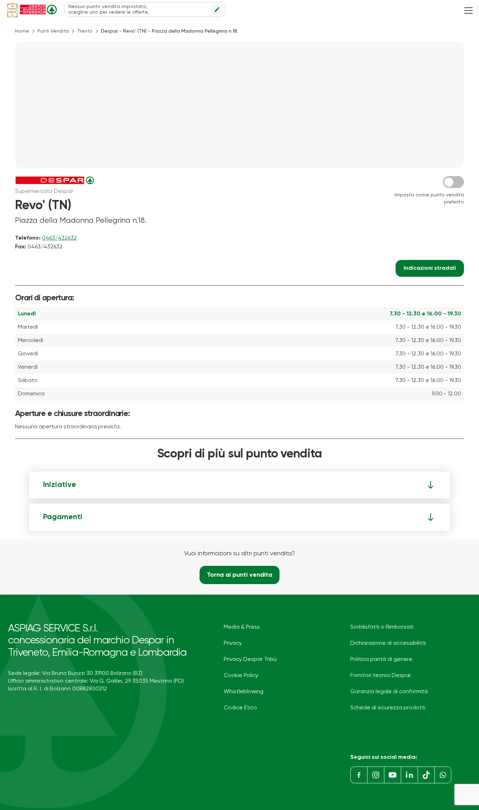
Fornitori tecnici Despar (380, 675)
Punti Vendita (53, 31)
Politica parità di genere (381, 659)
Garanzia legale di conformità (389, 692)
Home (22, 31)
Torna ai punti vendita (239, 575)
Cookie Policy (241, 675)
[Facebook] (358, 775)
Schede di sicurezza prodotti (387, 708)
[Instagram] (375, 775)
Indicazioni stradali (430, 268)
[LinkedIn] (409, 775)
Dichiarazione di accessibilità (388, 643)
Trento (85, 31)
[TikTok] (426, 775)
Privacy (233, 643)
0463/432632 (59, 238)
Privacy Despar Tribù (250, 659)
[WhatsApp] (442, 775)
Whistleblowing (243, 692)
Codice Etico (240, 708)
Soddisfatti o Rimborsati (381, 627)
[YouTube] (392, 775)
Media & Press (242, 627)
